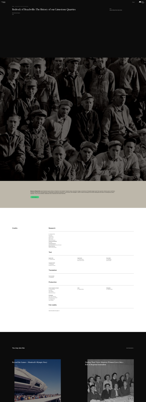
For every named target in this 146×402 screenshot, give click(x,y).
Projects (13, 6)
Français (133, 2)
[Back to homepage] (3, 2)
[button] (142, 2)
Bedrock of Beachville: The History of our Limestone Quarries (21, 6)
